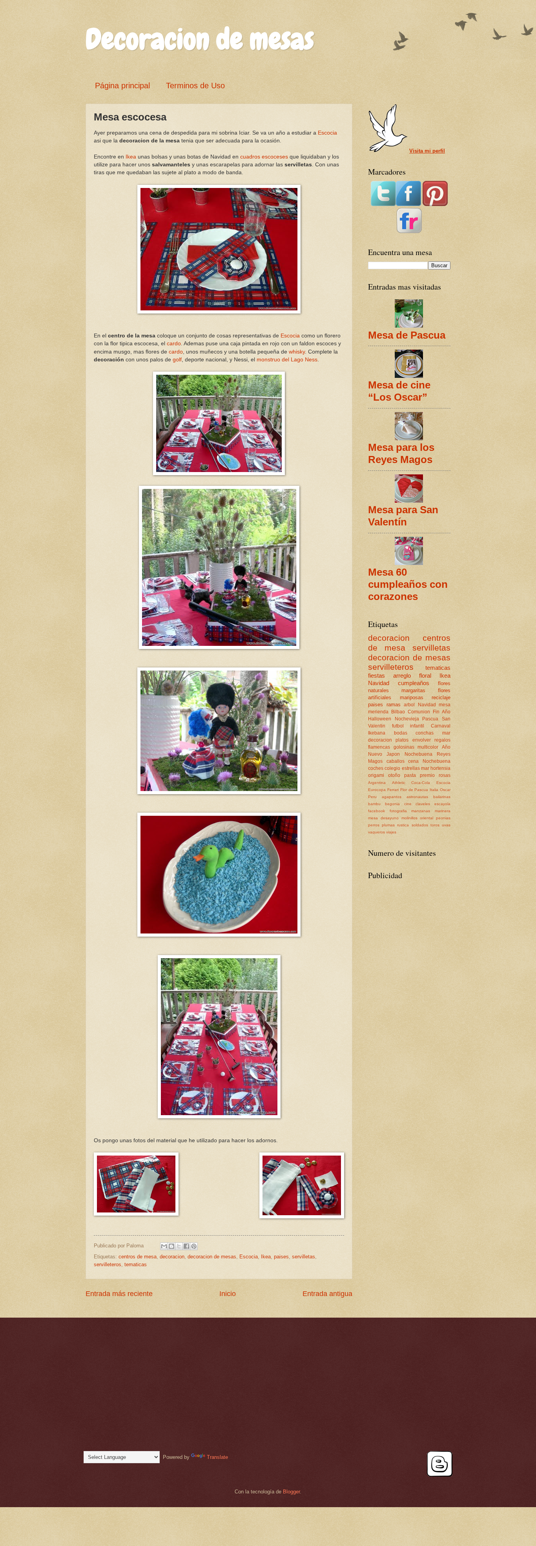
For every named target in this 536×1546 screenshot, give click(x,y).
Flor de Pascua (414, 790)
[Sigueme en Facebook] (408, 204)
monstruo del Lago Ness (287, 360)
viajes (391, 832)
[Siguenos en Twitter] (383, 204)
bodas (400, 733)
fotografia (398, 811)
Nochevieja (407, 718)
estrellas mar (415, 768)
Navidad (378, 683)
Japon (393, 754)
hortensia (440, 768)
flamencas (379, 747)
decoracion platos (388, 740)
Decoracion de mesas (200, 39)
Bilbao (398, 711)
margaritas (413, 690)
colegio (392, 768)
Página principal (122, 85)
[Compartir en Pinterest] (194, 1246)
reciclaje (441, 697)
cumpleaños (413, 683)
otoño (394, 775)
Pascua (430, 718)
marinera (442, 811)
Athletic (398, 782)
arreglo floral (412, 675)
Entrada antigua (327, 1294)
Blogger (291, 1492)
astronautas (417, 797)
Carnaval (440, 726)
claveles (423, 804)
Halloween (379, 718)
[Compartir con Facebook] (186, 1246)
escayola (442, 804)
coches (375, 768)
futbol (398, 726)
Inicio (227, 1294)
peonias (443, 818)
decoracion (172, 1257)
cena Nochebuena (429, 761)
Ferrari (393, 790)
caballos (396, 761)
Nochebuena (418, 754)
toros (434, 825)
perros (373, 825)
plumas (388, 825)
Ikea (131, 157)
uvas (446, 825)
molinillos (409, 818)
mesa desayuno (383, 818)
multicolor (427, 747)
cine (408, 804)
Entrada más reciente (119, 1294)
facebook (376, 811)
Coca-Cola (420, 782)
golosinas (404, 747)
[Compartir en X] (179, 1246)
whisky (297, 352)
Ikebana (376, 733)
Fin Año (441, 711)
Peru (372, 797)
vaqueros (376, 832)
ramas (394, 704)
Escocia (327, 133)
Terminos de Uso (195, 85)
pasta (410, 775)
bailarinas (441, 797)
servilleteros (107, 1264)
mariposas (411, 697)
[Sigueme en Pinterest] (435, 204)
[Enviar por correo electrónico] (164, 1246)
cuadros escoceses (264, 157)
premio (427, 775)
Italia (434, 790)
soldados (420, 825)
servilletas (303, 1257)
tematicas (135, 1264)
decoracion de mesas (212, 1257)
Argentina (377, 782)
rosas (444, 775)
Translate (217, 1457)
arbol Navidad (420, 704)
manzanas (420, 811)
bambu (374, 804)
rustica (403, 825)
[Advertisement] (407, 931)
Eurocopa (377, 790)
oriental (426, 818)
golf (177, 360)
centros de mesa (138, 1257)
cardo (174, 343)
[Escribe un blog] (171, 1246)
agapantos (391, 797)
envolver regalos (431, 740)
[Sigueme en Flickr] (409, 231)
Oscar (445, 790)
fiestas (376, 675)
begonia (392, 804)
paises (281, 1257)
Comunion (419, 711)
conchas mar (433, 733)
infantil (417, 726)
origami (376, 775)
